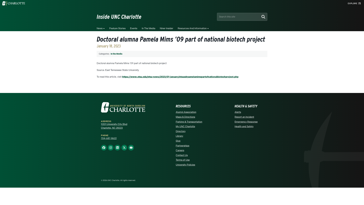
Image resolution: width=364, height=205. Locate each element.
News (100, 28)
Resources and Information (192, 28)
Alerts (238, 112)
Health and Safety (244, 126)
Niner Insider (166, 28)
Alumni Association (186, 112)
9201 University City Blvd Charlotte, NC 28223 (114, 126)
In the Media (148, 28)
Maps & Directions (185, 117)
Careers (180, 150)
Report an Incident (244, 117)
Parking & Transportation (189, 121)
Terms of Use (183, 160)
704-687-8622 (109, 138)
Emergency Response (246, 121)
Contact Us (182, 155)
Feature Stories (117, 28)
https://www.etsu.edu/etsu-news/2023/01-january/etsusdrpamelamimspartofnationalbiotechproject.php (180, 76)
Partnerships (182, 145)
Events (133, 28)
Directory (181, 131)
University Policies (185, 164)
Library (179, 136)
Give (178, 141)
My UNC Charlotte (185, 126)
